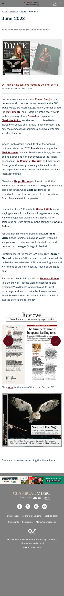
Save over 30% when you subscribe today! (26, 29)
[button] (32, 346)
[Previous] (8, 341)
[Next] (56, 341)
